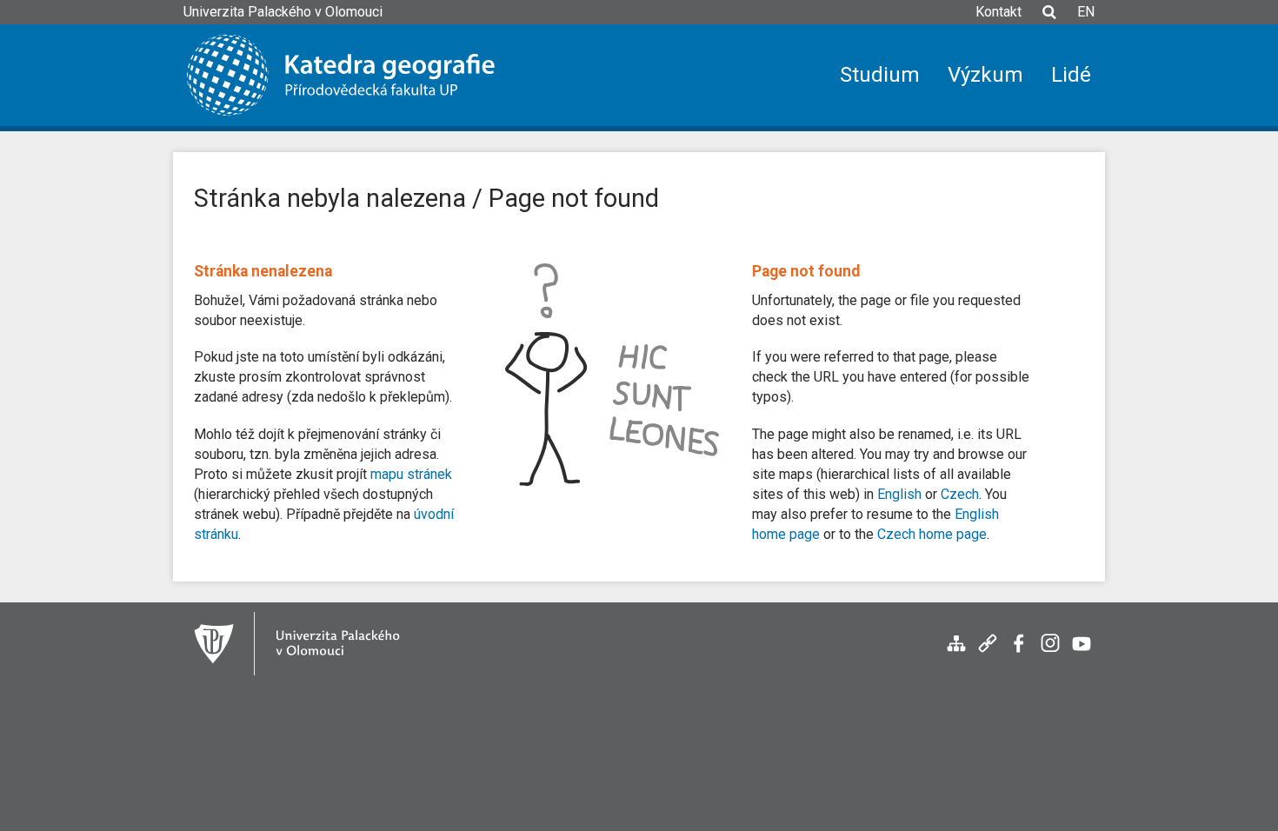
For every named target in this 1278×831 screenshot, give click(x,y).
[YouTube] (1081, 652)
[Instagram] (1050, 652)
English (899, 494)
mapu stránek (411, 474)
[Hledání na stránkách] (1049, 20)
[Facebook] (1019, 652)
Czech (960, 494)
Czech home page (932, 534)
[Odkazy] (988, 652)
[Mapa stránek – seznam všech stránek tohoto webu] (956, 652)
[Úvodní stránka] (354, 75)
